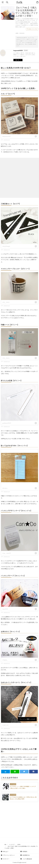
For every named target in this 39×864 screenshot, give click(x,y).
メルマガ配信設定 (27, 859)
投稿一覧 (17, 60)
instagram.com (7, 139)
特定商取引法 (26, 855)
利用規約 (24, 851)
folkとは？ (5, 851)
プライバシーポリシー (9, 855)
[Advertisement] (19, 178)
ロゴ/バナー (6, 859)
